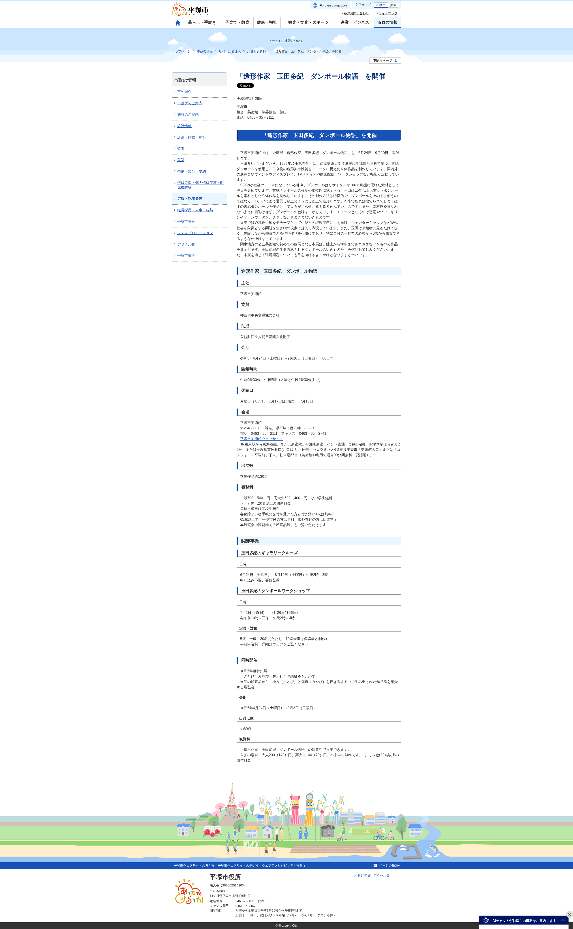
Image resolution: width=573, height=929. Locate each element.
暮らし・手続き (202, 22)
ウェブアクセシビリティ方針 (282, 865)
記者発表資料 (256, 51)
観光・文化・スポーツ (308, 22)
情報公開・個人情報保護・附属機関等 (200, 185)
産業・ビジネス (355, 22)
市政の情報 (387, 22)
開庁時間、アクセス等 (373, 875)
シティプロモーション (195, 233)
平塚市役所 (225, 876)
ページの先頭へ (390, 865)
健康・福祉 (267, 22)
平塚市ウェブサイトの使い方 (238, 865)
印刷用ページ (383, 60)
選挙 (180, 160)
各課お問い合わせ (356, 13)
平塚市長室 (186, 221)
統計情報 (184, 126)
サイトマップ (388, 13)
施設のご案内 (188, 114)
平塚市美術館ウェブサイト (261, 439)
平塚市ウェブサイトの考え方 (194, 865)
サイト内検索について (287, 41)
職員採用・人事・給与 (195, 210)
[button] (524, 920)
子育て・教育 (237, 22)
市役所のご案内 (189, 103)
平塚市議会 (186, 255)
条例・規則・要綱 (191, 171)
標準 (382, 5)
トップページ (181, 51)
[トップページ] (177, 22)
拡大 (393, 5)
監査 (180, 148)
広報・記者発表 (230, 51)
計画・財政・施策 (191, 137)
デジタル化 (186, 244)
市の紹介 (184, 92)
